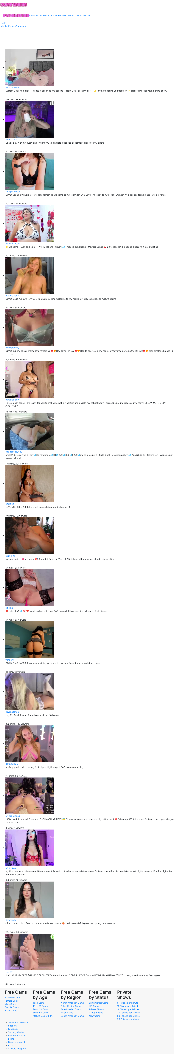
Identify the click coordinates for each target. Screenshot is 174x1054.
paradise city (12, 399)
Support (12, 1025)
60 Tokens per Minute (128, 1015)
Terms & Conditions (18, 1022)
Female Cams (11, 1000)
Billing (11, 1038)
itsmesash (10, 920)
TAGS (71, 15)
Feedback (13, 1029)
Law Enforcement (17, 1035)
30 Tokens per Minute (128, 1012)
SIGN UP (85, 15)
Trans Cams (11, 1010)
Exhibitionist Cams (98, 1002)
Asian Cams (67, 1012)
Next (3, 23)
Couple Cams (12, 1007)
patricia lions (12, 295)
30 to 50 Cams (40, 1012)
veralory (9, 659)
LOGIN (77, 15)
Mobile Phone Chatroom (13, 26)
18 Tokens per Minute (128, 1009)
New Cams (94, 1015)
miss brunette (12, 87)
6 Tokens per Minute (127, 1002)
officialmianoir (12, 816)
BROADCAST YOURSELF (56, 15)
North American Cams (72, 1002)
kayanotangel (12, 711)
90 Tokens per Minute (128, 1019)
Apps (10, 1045)
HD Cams (94, 1006)
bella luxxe (10, 868)
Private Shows (96, 1009)
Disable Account (16, 1042)
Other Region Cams (71, 1006)
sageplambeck (12, 191)
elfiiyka (9, 607)
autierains (10, 555)
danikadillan (11, 764)
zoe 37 (9, 972)
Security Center (16, 1032)
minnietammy (12, 347)
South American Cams (72, 1015)
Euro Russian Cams (71, 1009)
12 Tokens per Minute (128, 1006)
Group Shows (96, 1012)
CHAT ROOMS (36, 15)
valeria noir (11, 139)
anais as (9, 503)
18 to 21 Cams (40, 1006)
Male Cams (10, 1004)
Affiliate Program (17, 1048)
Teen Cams (38, 1002)
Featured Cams (12, 997)
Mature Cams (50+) (43, 1015)
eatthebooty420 (13, 451)
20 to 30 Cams (40, 1009)
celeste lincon (12, 243)
